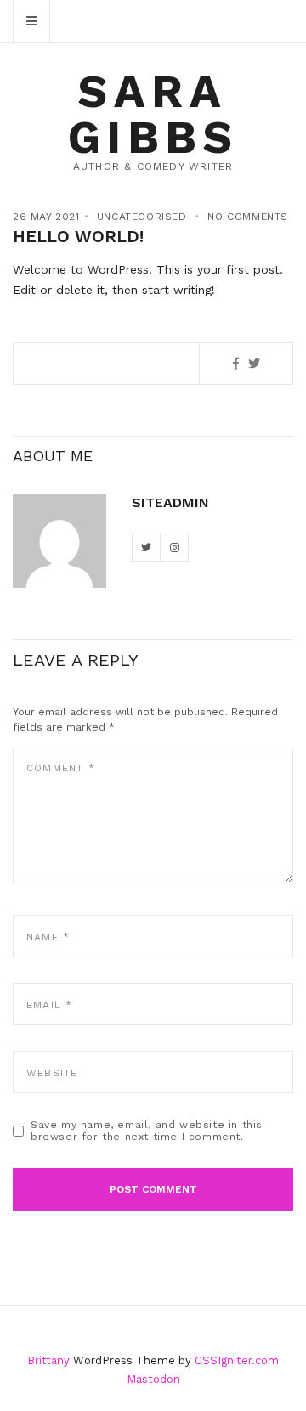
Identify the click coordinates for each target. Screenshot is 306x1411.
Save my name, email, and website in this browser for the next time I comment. (147, 1131)
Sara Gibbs (153, 114)
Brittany (48, 1360)
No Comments (247, 217)
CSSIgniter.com (237, 1360)
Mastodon (153, 1379)
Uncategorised (142, 217)
